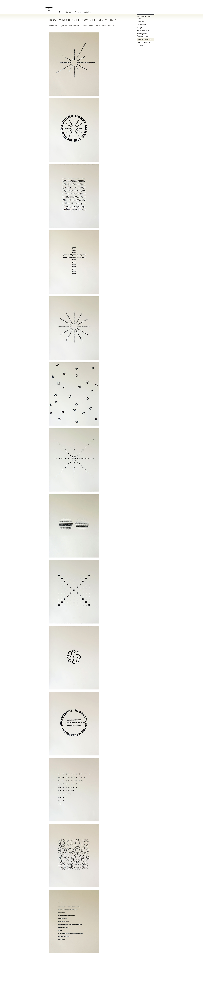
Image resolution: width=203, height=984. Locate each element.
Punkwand (141, 45)
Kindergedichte (142, 33)
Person (77, 12)
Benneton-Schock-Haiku (144, 17)
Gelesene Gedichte (144, 42)
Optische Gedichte (144, 39)
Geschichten (141, 24)
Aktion (87, 12)
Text (60, 12)
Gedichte (140, 21)
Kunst (68, 12)
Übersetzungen (142, 36)
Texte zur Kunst (143, 30)
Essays (139, 27)
